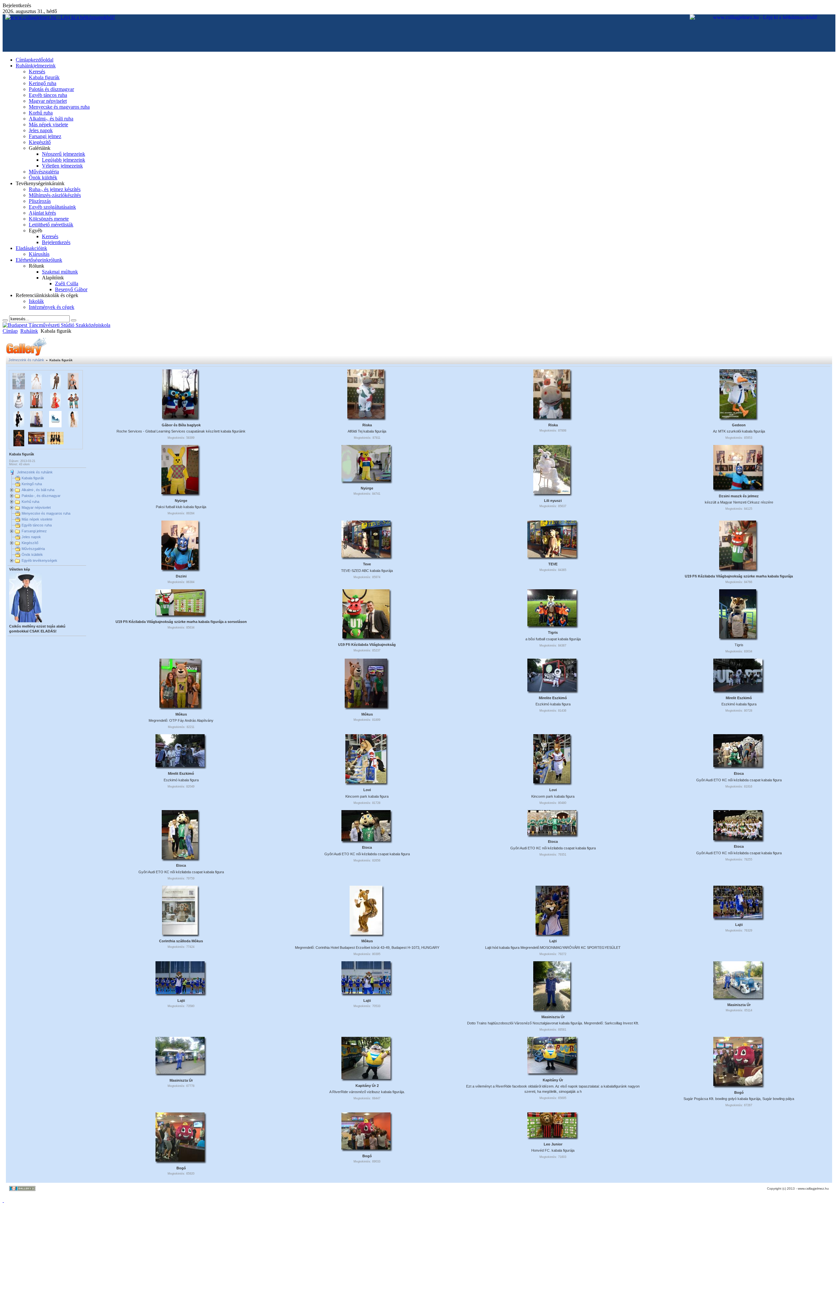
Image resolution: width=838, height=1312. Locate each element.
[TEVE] (551, 556)
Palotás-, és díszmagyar (41, 496)
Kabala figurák (33, 478)
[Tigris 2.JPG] (737, 636)
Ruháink (29, 331)
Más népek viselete (37, 519)
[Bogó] (737, 1084)
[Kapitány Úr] (551, 1071)
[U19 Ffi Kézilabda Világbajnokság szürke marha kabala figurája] (737, 568)
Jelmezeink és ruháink (26, 360)
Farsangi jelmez (34, 531)
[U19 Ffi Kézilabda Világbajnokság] (366, 636)
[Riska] (365, 416)
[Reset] (73, 320)
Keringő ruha (32, 484)
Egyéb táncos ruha (37, 525)
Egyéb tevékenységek (39, 560)
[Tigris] (551, 624)
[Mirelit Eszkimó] (737, 689)
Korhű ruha (30, 502)
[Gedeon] (738, 416)
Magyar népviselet (36, 507)
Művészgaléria (33, 549)
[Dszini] (179, 568)
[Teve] (366, 556)
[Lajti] (552, 933)
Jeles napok (31, 537)
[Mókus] (180, 706)
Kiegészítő (30, 543)
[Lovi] (365, 781)
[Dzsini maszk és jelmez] (737, 487)
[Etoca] (737, 765)
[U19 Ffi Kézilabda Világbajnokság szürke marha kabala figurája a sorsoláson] (180, 613)
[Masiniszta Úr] (551, 1008)
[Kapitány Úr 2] (366, 1077)
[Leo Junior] (551, 1136)
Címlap (10, 331)
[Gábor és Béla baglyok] (180, 416)
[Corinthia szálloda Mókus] (180, 933)
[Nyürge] (179, 492)
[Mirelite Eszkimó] (551, 689)
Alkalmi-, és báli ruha (38, 490)
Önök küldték (32, 555)
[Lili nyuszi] (551, 492)
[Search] (5, 320)
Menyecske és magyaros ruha (46, 513)
